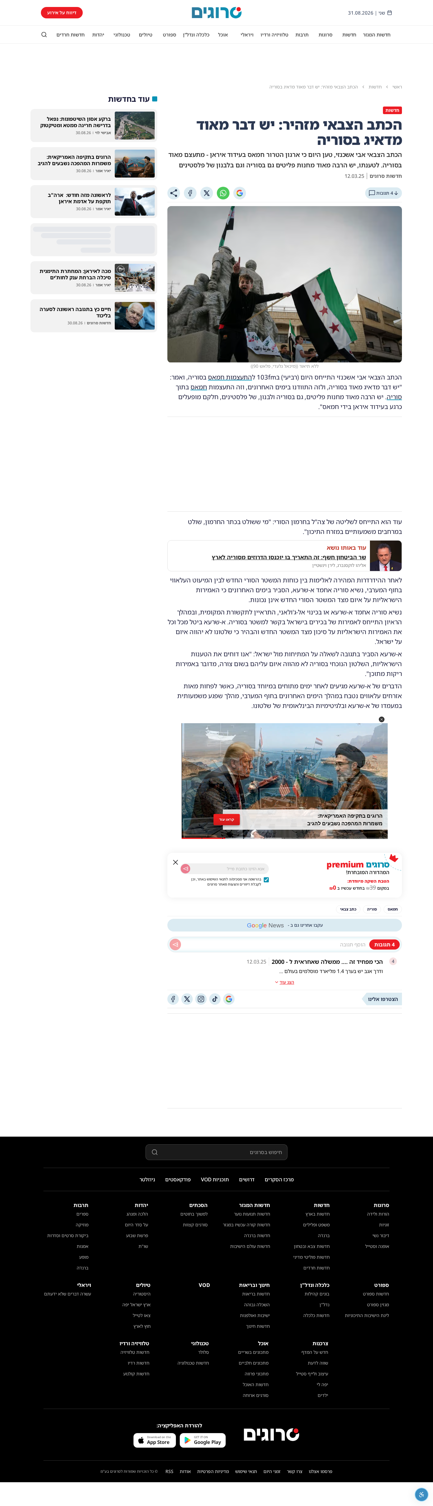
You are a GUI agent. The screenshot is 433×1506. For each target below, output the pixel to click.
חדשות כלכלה (316, 1315)
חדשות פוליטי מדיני (311, 1257)
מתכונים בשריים (253, 1352)
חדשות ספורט (376, 1294)
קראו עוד (226, 819)
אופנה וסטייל (377, 1246)
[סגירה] (175, 862)
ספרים (82, 1214)
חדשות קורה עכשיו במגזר (246, 1225)
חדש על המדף (314, 1352)
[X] (206, 193)
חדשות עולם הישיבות (250, 1246)
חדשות (349, 34)
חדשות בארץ (318, 1214)
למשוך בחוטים (194, 1214)
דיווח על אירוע (61, 13)
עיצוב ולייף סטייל (312, 1374)
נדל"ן (324, 1305)
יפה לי (322, 1384)
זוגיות (384, 1225)
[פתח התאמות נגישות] (421, 1494)
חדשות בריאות (256, 1294)
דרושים (247, 1179)
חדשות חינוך (258, 1326)
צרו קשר (294, 1471)
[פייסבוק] (173, 999)
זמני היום (272, 1471)
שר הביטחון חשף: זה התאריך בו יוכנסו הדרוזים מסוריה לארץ (289, 557)
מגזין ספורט (378, 1305)
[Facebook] (190, 193)
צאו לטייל (142, 1315)
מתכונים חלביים (253, 1363)
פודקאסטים (178, 1179)
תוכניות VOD (215, 1179)
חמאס (199, 387)
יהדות (98, 34)
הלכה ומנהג (137, 1214)
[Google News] (229, 999)
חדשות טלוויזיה (134, 1352)
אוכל (223, 34)
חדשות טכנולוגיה (193, 1363)
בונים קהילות (317, 1294)
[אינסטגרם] (201, 999)
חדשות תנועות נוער (252, 1214)
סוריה (394, 397)
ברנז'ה (324, 1235)
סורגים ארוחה (255, 1395)
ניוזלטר (147, 1179)
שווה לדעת (318, 1363)
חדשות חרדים (70, 34)
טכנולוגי (121, 34)
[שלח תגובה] (175, 944)
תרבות (301, 34)
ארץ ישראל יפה (136, 1305)
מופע (83, 1257)
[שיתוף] (173, 193)
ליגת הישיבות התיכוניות (367, 1315)
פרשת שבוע (137, 1235)
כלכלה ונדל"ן (196, 34)
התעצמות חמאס (230, 377)
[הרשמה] (185, 868)
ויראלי (247, 34)
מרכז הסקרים (279, 1179)
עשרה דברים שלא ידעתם (67, 1294)
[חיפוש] (44, 34)
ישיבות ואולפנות (255, 1315)
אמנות (82, 1246)
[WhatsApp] (223, 193)
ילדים (323, 1395)
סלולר (203, 1352)
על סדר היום (136, 1225)
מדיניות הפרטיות (213, 1471)
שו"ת (143, 1246)
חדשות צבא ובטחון (312, 1246)
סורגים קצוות (195, 1225)
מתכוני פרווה (256, 1374)
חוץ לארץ (142, 1326)
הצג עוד (287, 982)
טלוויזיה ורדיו (274, 34)
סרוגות (326, 34)
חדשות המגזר (377, 34)
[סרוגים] (271, 1434)
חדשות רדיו (138, 1363)
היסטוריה (142, 1294)
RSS (169, 1471)
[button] (382, 719)
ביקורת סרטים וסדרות (67, 1235)
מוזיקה (82, 1225)
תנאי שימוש (246, 1471)
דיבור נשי (380, 1235)
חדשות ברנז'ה (257, 1235)
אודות (185, 1471)
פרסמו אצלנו (321, 1471)
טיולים (145, 34)
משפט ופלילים (316, 1225)
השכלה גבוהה (257, 1305)
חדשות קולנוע (136, 1374)
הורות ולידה (378, 1214)
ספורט (169, 34)
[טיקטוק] (215, 999)
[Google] (239, 193)
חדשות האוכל (255, 1384)
